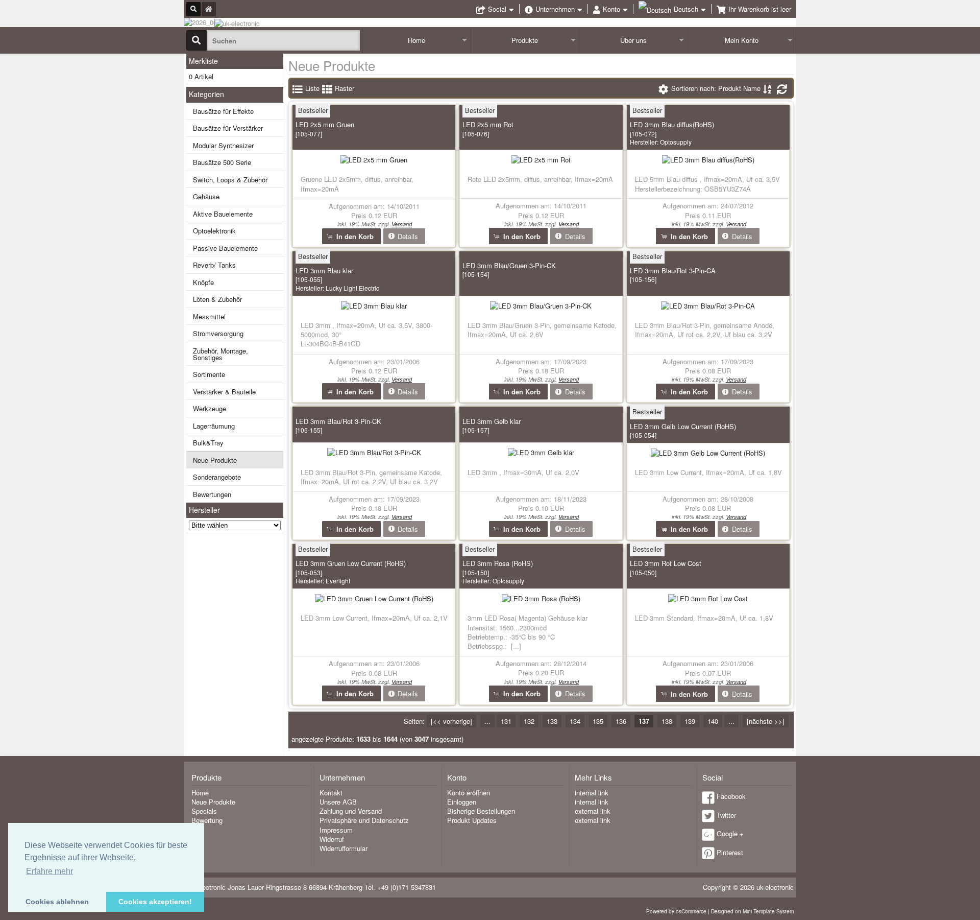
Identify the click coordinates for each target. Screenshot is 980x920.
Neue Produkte (215, 460)
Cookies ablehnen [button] (57, 902)
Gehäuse (206, 196)
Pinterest (730, 852)
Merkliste (203, 61)
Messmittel (209, 316)
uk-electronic (775, 887)
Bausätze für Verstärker (228, 128)
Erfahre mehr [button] (49, 871)
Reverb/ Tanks (214, 265)
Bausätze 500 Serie (222, 162)
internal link (591, 792)
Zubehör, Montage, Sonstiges (220, 354)
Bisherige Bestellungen (481, 811)
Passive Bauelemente (225, 248)
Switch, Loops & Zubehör (230, 179)
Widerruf (332, 839)
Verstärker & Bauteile (224, 391)
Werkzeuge (209, 408)
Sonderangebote (217, 477)
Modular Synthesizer (223, 145)
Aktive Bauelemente (223, 214)
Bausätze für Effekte (223, 111)
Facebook (731, 796)
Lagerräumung (214, 426)
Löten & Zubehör (217, 299)
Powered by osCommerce (676, 911)
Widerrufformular (344, 848)
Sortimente (209, 374)
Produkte (524, 40)
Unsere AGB (338, 802)
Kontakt (331, 792)
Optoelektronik (214, 230)
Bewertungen (212, 494)
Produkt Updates (472, 820)
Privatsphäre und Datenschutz (364, 820)
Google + (730, 833)
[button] (351, 236)
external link (592, 811)
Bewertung (207, 820)
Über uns (633, 40)
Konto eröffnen (468, 792)
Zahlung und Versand (351, 811)
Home (416, 40)
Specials (204, 811)
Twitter (726, 815)
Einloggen (461, 802)
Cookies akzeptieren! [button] (155, 902)
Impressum (336, 830)
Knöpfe (203, 282)
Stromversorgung (218, 333)
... (487, 721)
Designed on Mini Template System (752, 911)
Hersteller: (661, 141)
